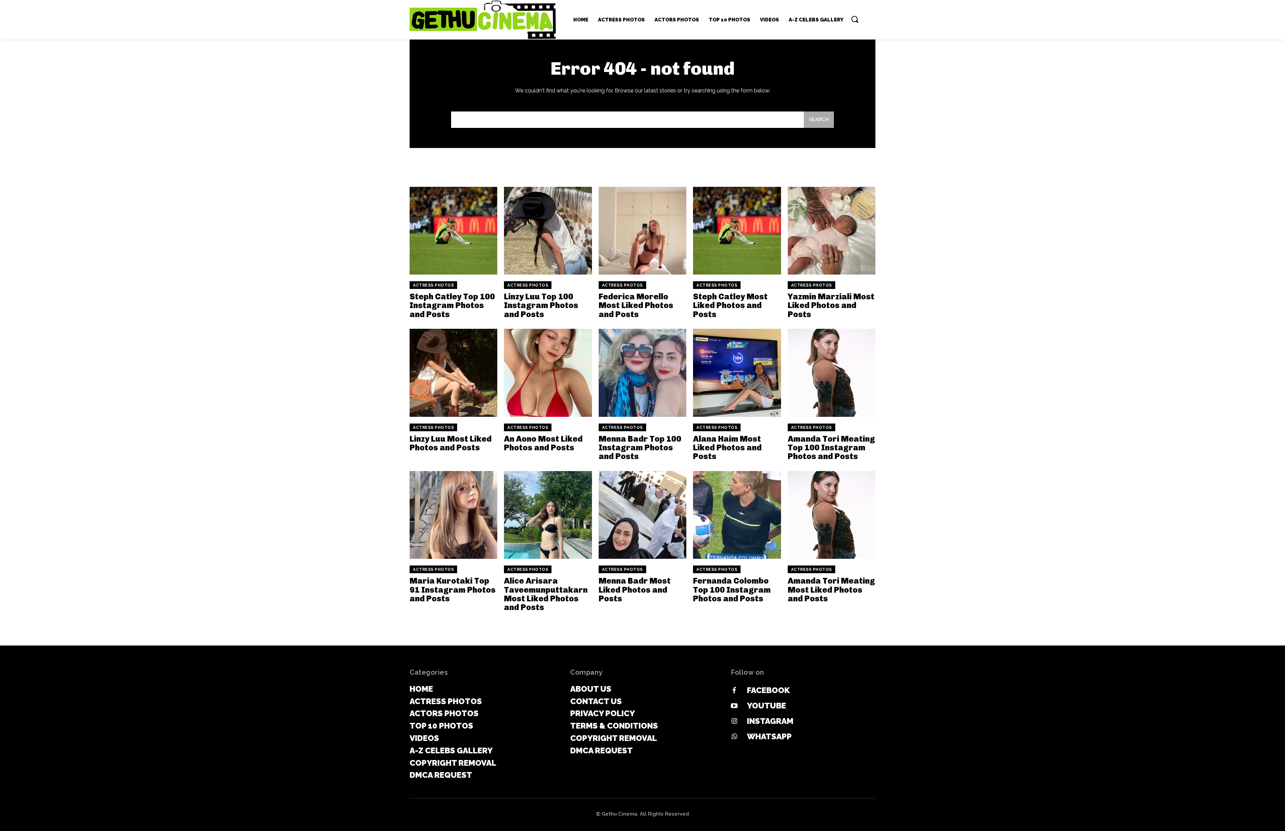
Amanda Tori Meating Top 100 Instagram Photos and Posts (831, 447)
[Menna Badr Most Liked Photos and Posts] (642, 515)
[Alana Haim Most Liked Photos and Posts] (737, 373)
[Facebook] (734, 691)
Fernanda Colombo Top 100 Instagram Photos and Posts (732, 589)
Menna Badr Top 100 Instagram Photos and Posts (640, 447)
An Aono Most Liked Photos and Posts (543, 443)
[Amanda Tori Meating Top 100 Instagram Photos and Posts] (831, 373)
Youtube (766, 705)
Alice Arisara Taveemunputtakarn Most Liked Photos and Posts (546, 594)
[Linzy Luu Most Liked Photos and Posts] (453, 373)
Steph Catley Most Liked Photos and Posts (730, 305)
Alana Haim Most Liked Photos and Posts (727, 447)
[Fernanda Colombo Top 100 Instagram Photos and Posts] (737, 515)
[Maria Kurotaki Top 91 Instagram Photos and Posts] (453, 515)
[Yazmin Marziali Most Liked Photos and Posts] (831, 231)
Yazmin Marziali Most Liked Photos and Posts (831, 305)
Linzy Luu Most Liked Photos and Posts (451, 443)
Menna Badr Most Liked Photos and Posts (635, 589)
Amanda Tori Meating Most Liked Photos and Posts (831, 589)
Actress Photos (433, 285)
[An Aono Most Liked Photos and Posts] (548, 373)
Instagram (770, 721)
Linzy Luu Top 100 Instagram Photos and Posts (541, 305)
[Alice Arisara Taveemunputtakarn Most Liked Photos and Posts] (548, 515)
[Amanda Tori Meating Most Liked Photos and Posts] (831, 515)
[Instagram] (734, 721)
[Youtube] (734, 706)
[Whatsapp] (734, 737)
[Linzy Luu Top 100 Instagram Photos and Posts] (548, 231)
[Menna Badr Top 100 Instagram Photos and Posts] (642, 373)
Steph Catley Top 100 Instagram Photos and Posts (452, 305)
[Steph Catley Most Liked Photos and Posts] (737, 231)
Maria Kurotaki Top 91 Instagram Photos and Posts (453, 589)
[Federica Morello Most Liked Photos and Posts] (642, 231)
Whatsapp (769, 736)
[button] (855, 19)
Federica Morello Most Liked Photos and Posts (636, 305)
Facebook (768, 690)
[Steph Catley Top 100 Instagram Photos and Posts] (453, 231)
